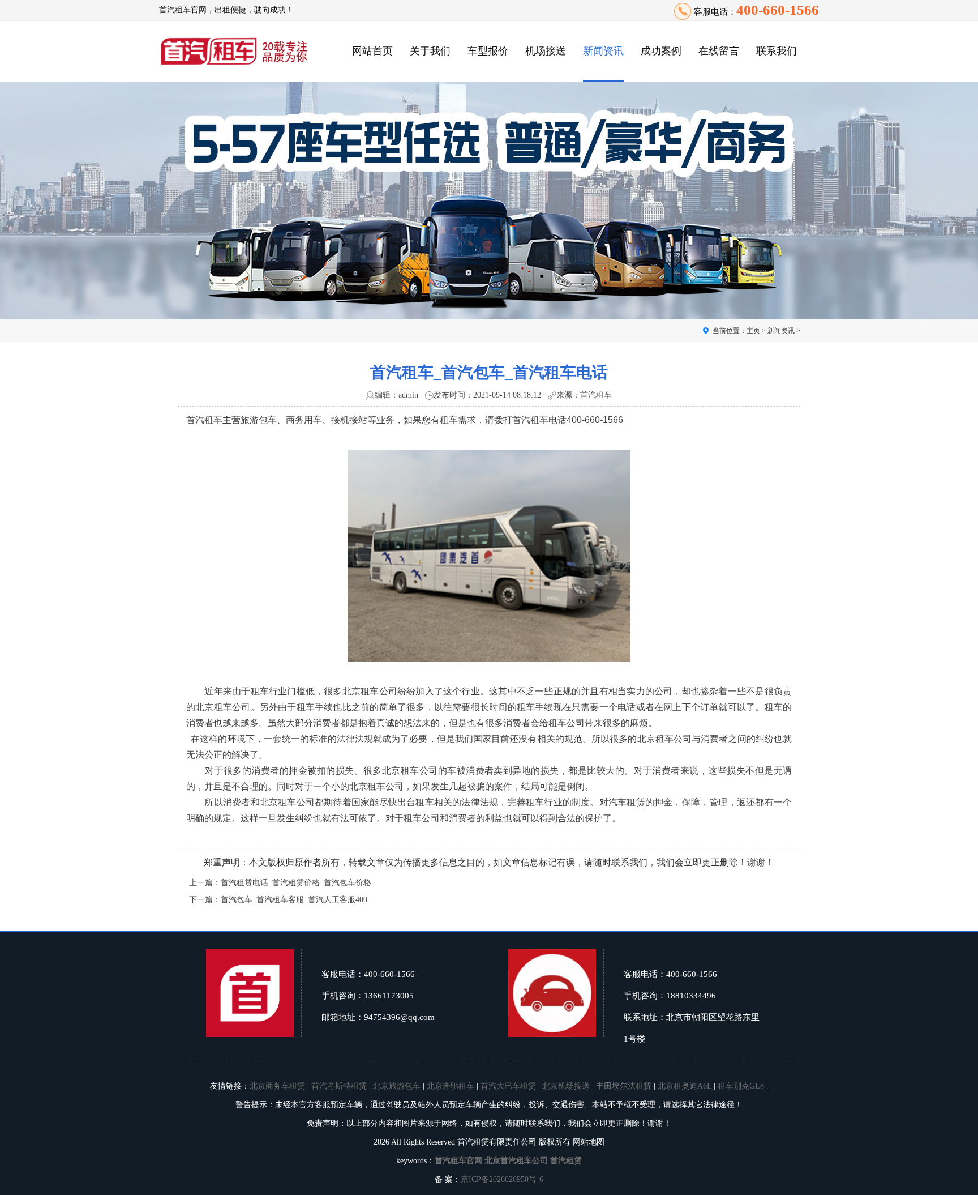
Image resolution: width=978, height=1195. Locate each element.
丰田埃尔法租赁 (623, 1086)
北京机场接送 (566, 1086)
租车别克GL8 (741, 1086)
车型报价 (487, 51)
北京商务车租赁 (277, 1086)
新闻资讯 (603, 51)
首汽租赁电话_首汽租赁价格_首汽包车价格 (296, 882)
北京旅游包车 (397, 1086)
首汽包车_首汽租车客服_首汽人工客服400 (294, 899)
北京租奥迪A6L (684, 1086)
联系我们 (776, 51)
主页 (753, 331)
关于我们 (430, 51)
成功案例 (661, 51)
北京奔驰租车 (450, 1086)
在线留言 (718, 51)
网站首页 (372, 51)
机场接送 (545, 51)
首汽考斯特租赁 (339, 1086)
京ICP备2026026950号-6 (502, 1179)
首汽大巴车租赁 (508, 1086)
